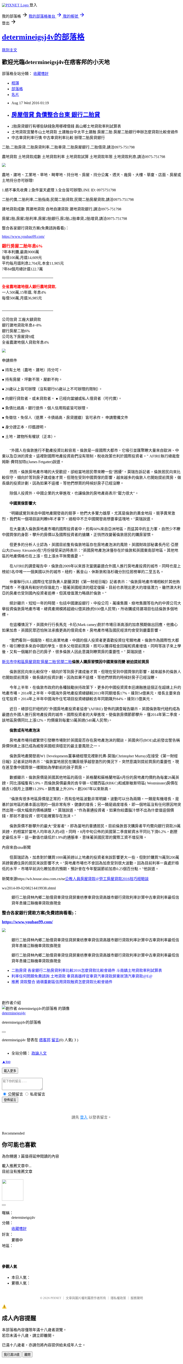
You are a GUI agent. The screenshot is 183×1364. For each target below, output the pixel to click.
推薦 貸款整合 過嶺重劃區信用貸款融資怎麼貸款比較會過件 (61, 982)
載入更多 (10, 1071)
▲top (6, 1062)
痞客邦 (45, 1040)
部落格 (17, 89)
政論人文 (39, 1053)
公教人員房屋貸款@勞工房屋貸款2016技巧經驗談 (107, 879)
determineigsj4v (14, 1013)
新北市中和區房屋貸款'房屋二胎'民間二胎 (37, 662)
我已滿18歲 (12, 1354)
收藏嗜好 (41, 74)
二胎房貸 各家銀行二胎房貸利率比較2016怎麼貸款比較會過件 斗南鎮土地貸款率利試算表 (86, 970)
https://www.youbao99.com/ (23, 236)
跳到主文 (9, 50)
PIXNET (56, 1298)
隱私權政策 (118, 1298)
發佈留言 (10, 1100)
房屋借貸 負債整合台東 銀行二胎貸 (55, 115)
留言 (55, 1040)
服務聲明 (137, 1298)
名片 (15, 95)
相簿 (15, 83)
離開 (27, 1354)
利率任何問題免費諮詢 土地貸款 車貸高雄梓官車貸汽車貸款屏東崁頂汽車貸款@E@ (81, 976)
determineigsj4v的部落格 (43, 37)
